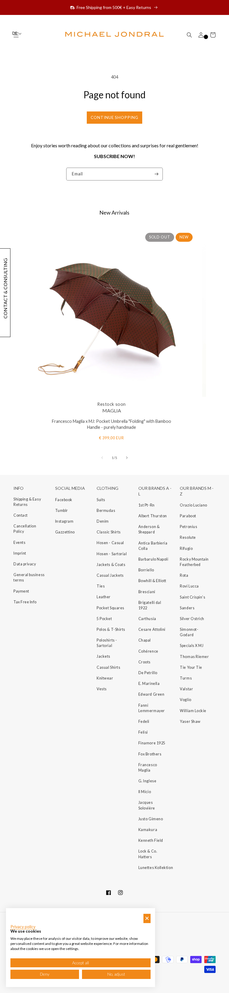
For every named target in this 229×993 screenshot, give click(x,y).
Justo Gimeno (150, 819)
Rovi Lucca (189, 586)
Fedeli (143, 721)
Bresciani (146, 592)
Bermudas (106, 510)
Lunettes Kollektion (155, 867)
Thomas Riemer (194, 656)
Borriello (146, 570)
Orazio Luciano (193, 505)
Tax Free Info (25, 602)
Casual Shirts (108, 667)
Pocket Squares (110, 608)
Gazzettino (65, 532)
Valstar (186, 689)
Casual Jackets (110, 575)
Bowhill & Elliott (152, 581)
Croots (144, 662)
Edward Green (151, 694)
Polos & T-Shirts (111, 629)
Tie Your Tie (191, 667)
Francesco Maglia (147, 767)
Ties (101, 586)
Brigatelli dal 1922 (149, 605)
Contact (20, 515)
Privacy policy (22, 927)
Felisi (143, 732)
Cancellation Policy (24, 529)
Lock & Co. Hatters (147, 854)
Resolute (188, 537)
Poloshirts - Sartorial (107, 643)
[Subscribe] (157, 174)
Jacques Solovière (146, 805)
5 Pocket (104, 618)
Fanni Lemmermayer (151, 708)
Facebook (63, 500)
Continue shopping (114, 117)
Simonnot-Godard (189, 632)
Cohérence (148, 651)
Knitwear (105, 678)
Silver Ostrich (192, 618)
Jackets (103, 656)
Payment (21, 591)
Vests (102, 689)
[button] (189, 35)
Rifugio (186, 548)
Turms (186, 678)
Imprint (19, 553)
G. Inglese (147, 781)
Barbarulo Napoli (153, 559)
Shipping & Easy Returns (27, 502)
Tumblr (61, 510)
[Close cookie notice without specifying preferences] (147, 918)
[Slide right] (127, 457)
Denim (103, 521)
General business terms (29, 577)
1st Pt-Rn (146, 505)
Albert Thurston (152, 516)
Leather (104, 597)
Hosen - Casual (110, 543)
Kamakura (147, 829)
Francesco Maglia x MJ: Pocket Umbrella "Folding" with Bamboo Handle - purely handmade (111, 424)
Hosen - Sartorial (112, 554)
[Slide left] (102, 457)
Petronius (188, 526)
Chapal (144, 640)
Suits (101, 500)
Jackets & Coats (111, 564)
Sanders (187, 608)
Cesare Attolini (151, 629)
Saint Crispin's (192, 597)
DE (15, 33)
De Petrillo (147, 673)
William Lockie (193, 711)
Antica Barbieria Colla (153, 546)
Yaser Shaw (190, 721)
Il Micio (144, 791)
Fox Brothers (149, 754)
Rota (184, 575)
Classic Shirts (109, 532)
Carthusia (147, 618)
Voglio (185, 699)
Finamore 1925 (151, 743)
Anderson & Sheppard (149, 529)
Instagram (64, 521)
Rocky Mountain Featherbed (194, 562)
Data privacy (24, 564)
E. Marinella (149, 683)
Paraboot (188, 516)
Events (19, 542)
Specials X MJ (191, 645)
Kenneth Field (150, 840)
